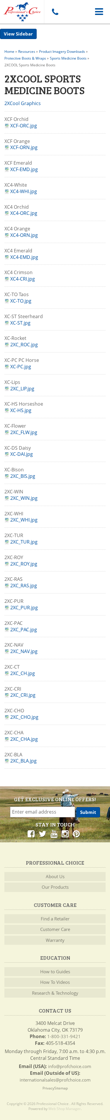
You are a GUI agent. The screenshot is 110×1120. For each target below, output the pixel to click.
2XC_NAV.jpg (24, 651)
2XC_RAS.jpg (23, 586)
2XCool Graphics (22, 103)
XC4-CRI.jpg (22, 279)
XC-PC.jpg (20, 367)
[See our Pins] (76, 833)
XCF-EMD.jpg (24, 169)
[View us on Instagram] (65, 833)
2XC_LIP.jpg (22, 389)
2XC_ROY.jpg (23, 564)
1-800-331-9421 (64, 1036)
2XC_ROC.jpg (24, 345)
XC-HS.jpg (20, 410)
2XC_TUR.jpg (24, 542)
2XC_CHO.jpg (24, 717)
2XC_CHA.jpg (24, 739)
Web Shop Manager (64, 1108)
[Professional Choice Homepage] (22, 11)
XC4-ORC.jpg (23, 213)
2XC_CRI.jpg (22, 695)
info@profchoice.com (69, 1066)
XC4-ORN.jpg (24, 235)
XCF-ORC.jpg (23, 126)
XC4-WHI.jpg (23, 191)
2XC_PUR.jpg (24, 608)
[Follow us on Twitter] (42, 833)
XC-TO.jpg (20, 301)
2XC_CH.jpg (22, 673)
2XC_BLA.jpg (23, 761)
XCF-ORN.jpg (24, 147)
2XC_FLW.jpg (23, 432)
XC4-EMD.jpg (24, 257)
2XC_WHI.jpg (24, 520)
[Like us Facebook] (31, 833)
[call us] (55, 11)
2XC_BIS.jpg (22, 476)
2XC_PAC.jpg (23, 630)
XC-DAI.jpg (21, 454)
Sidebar (24, 34)
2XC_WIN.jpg (24, 498)
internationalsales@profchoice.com (55, 1080)
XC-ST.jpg (20, 323)
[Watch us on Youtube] (53, 833)
